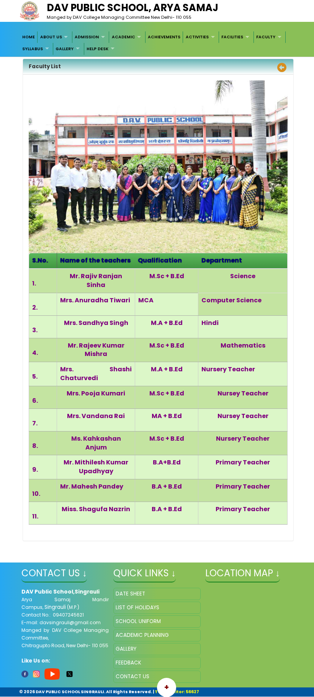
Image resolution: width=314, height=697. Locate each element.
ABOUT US (51, 37)
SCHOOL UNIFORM (138, 621)
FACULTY (265, 37)
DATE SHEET (130, 593)
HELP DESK (97, 49)
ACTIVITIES (197, 37)
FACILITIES (232, 37)
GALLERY (65, 49)
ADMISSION (87, 37)
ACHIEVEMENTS (164, 37)
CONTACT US (132, 676)
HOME (28, 37)
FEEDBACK (128, 662)
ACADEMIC (123, 37)
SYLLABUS (32, 49)
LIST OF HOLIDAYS (137, 607)
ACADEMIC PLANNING (142, 635)
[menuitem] (29, 37)
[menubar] (157, 43)
